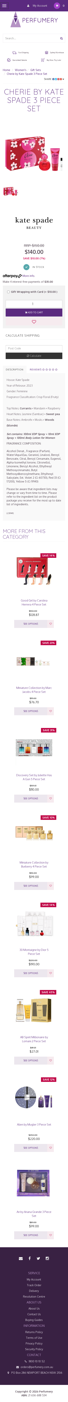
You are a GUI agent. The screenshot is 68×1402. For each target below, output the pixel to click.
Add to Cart (35, 312)
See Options (30, 623)
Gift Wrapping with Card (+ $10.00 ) (34, 291)
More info (28, 275)
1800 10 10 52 (36, 1361)
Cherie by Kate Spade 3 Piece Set (27, 73)
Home (6, 70)
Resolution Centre (34, 1296)
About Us (34, 1308)
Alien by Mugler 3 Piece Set (34, 1124)
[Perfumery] (34, 19)
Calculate (35, 355)
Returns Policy (34, 1332)
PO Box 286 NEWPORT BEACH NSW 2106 (36, 1372)
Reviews (36, 369)
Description (14, 369)
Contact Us (34, 1314)
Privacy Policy (34, 1343)
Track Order (34, 1285)
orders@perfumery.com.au (37, 1367)
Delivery (34, 1290)
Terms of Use (34, 1337)
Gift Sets (35, 70)
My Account (39, 5)
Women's (20, 70)
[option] (34, 151)
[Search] (61, 38)
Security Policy (34, 1349)
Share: (48, 79)
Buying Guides (34, 1319)
